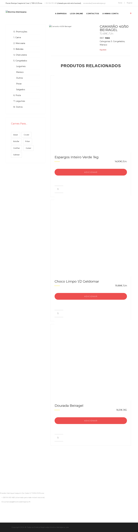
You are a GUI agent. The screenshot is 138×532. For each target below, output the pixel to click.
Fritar (27, 141)
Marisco (20, 72)
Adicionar (90, 172)
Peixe (19, 84)
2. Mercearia (19, 43)
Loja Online (76, 13)
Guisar (28, 148)
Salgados (20, 89)
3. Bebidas (18, 49)
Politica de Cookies (10, 474)
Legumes (20, 66)
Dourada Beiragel (69, 406)
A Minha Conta (110, 13)
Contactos (92, 13)
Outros (19, 78)
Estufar (16, 141)
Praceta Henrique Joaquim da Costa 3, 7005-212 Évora (22, 493)
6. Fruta (17, 95)
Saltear (16, 155)
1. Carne (17, 37)
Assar (15, 135)
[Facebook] (1, 508)
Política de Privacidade (12, 460)
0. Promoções (20, 31)
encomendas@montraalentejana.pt (94, 3)
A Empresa (61, 13)
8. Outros (18, 107)
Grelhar (16, 148)
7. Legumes (19, 101)
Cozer (26, 135)
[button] (130, 12)
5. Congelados (20, 60)
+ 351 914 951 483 (50, 3)
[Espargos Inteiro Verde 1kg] (95, 111)
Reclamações (6, 480)
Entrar (120, 3)
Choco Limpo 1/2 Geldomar (77, 281)
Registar (129, 3)
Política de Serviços (10, 467)
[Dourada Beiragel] (95, 360)
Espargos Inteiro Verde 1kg (77, 157)
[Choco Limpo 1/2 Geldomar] (95, 236)
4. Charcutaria (20, 55)
